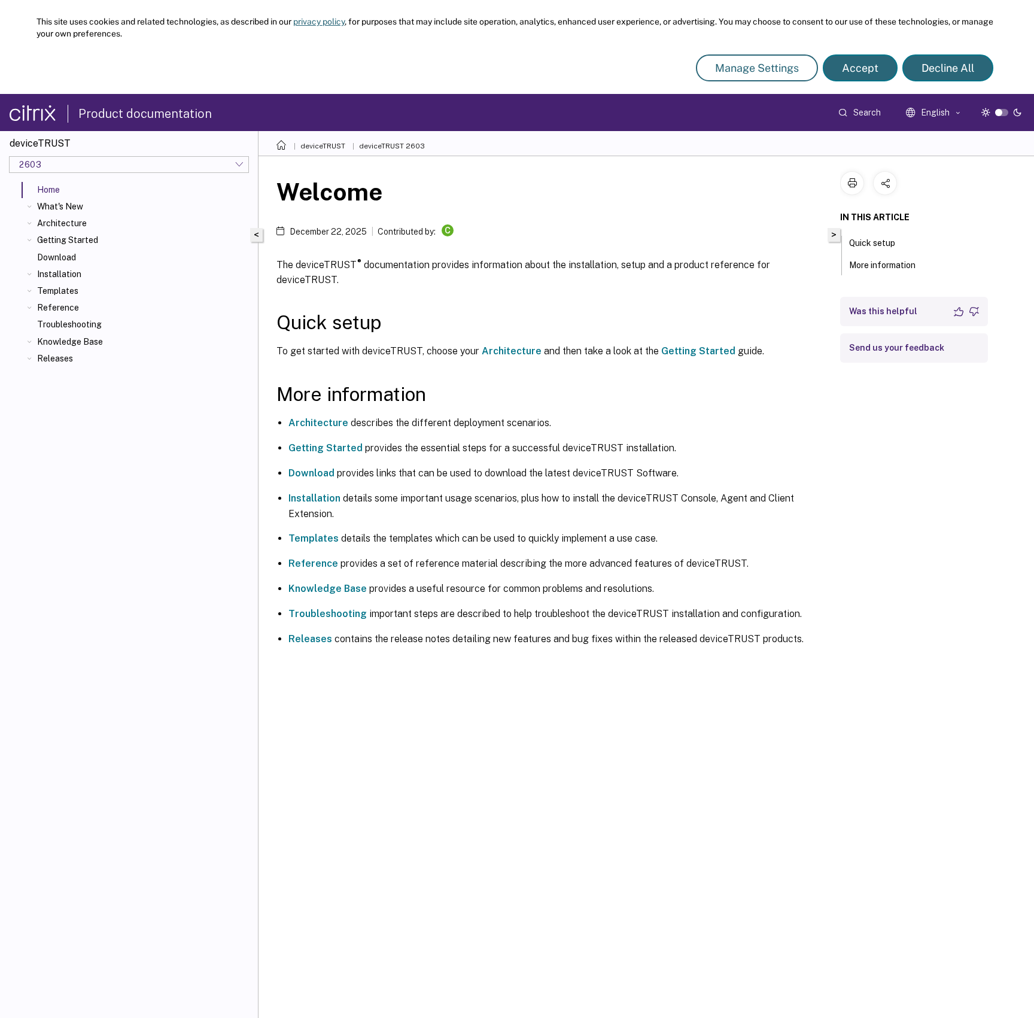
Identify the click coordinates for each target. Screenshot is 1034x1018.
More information (882, 265)
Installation (59, 274)
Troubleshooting (69, 324)
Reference (58, 307)
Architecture (62, 223)
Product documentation (145, 114)
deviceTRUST (322, 146)
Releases (55, 358)
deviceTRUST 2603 (392, 146)
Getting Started (67, 240)
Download (56, 257)
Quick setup (872, 243)
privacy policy (319, 21)
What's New (60, 206)
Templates (57, 291)
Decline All (948, 68)
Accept (860, 68)
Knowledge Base (70, 342)
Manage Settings (757, 68)
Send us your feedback (896, 347)
